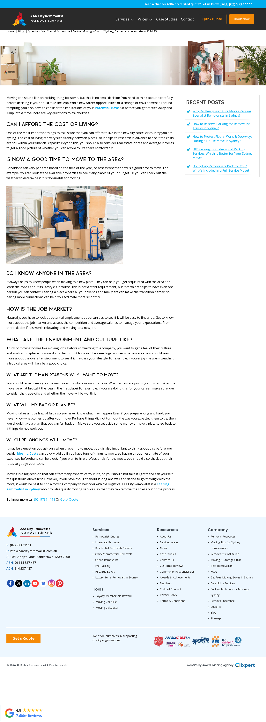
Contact (187, 19)
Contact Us (167, 560)
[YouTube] (35, 582)
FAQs (214, 571)
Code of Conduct (170, 589)
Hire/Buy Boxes (105, 571)
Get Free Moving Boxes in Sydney (232, 577)
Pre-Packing (102, 566)
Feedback (166, 583)
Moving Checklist (106, 602)
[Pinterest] (59, 582)
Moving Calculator (107, 607)
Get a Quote (23, 638)
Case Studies (166, 19)
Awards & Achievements (175, 577)
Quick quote (212, 19)
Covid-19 (216, 606)
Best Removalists (222, 566)
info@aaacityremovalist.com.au (33, 551)
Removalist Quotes (107, 536)
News (163, 548)
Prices (143, 19)
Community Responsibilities (177, 571)
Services (123, 19)
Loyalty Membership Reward (114, 596)
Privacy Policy (168, 595)
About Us (166, 536)
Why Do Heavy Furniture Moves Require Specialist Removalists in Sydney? (222, 113)
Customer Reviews (171, 566)
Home (10, 31)
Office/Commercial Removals (113, 554)
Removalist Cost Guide (225, 554)
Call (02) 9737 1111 (236, 4)
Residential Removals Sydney (113, 548)
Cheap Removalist (106, 560)
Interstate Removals (108, 542)
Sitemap (216, 618)
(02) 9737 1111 (44, 499)
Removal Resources (223, 536)
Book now (242, 19)
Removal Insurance (223, 601)
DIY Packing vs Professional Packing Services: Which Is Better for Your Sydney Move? (222, 153)
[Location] (43, 582)
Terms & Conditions (172, 601)
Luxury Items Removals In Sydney (116, 577)
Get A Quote (69, 499)
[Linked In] (27, 582)
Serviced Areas (169, 542)
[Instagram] (51, 582)
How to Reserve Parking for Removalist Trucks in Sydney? (221, 126)
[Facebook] (10, 582)
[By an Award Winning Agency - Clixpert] (245, 664)
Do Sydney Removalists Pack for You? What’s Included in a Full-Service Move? (221, 168)
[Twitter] (19, 582)
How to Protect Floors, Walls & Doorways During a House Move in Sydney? (222, 138)
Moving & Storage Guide (226, 560)
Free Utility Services (223, 583)
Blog (21, 31)
